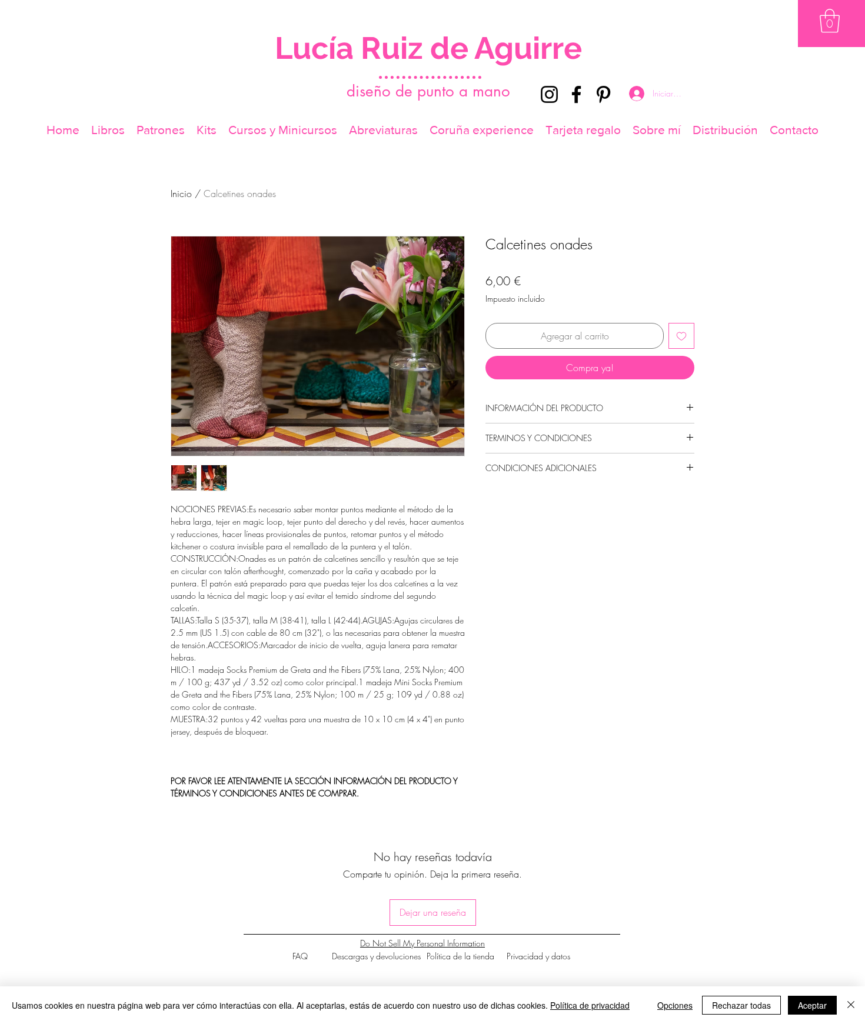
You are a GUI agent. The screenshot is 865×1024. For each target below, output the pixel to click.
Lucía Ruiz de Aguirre (428, 48)
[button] (830, 20)
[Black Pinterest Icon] (603, 94)
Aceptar (812, 1005)
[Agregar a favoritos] (681, 336)
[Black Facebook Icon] (576, 94)
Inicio (181, 193)
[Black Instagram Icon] (549, 94)
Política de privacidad (590, 1005)
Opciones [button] (675, 1005)
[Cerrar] (851, 1005)
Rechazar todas (741, 1005)
